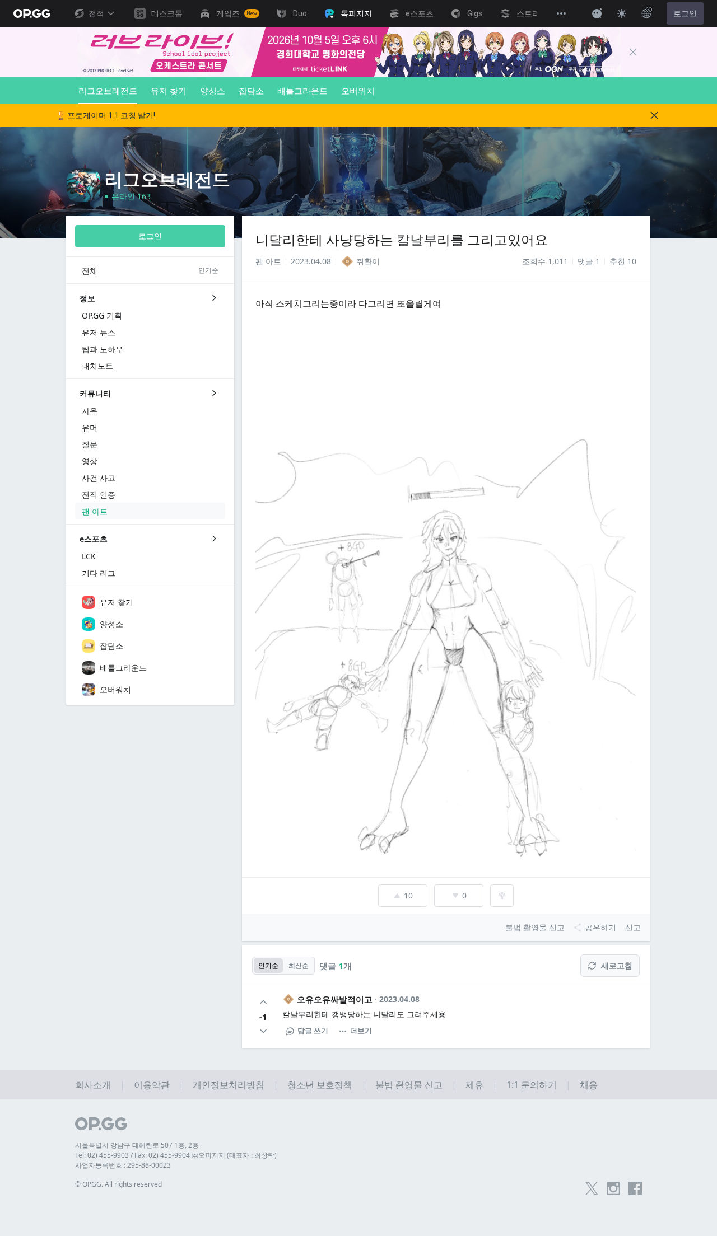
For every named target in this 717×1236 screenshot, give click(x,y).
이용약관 (152, 1085)
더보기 (361, 1031)
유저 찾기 (169, 90)
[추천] (263, 1002)
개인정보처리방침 (228, 1085)
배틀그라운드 (302, 90)
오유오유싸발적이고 (335, 999)
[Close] (633, 52)
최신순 (298, 965)
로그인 (685, 13)
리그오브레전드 (107, 90)
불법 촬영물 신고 (409, 1085)
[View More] (561, 13)
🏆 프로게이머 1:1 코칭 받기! (105, 115)
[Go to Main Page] (32, 13)
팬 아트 (268, 261)
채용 (589, 1084)
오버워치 (358, 90)
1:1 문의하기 (531, 1085)
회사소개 (93, 1084)
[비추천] (263, 1031)
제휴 (474, 1084)
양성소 (212, 90)
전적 (96, 13)
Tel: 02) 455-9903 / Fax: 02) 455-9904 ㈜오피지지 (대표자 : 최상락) (176, 1155)
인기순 (268, 965)
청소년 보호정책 (319, 1085)
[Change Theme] (622, 13)
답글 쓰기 (312, 1031)
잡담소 (251, 90)
